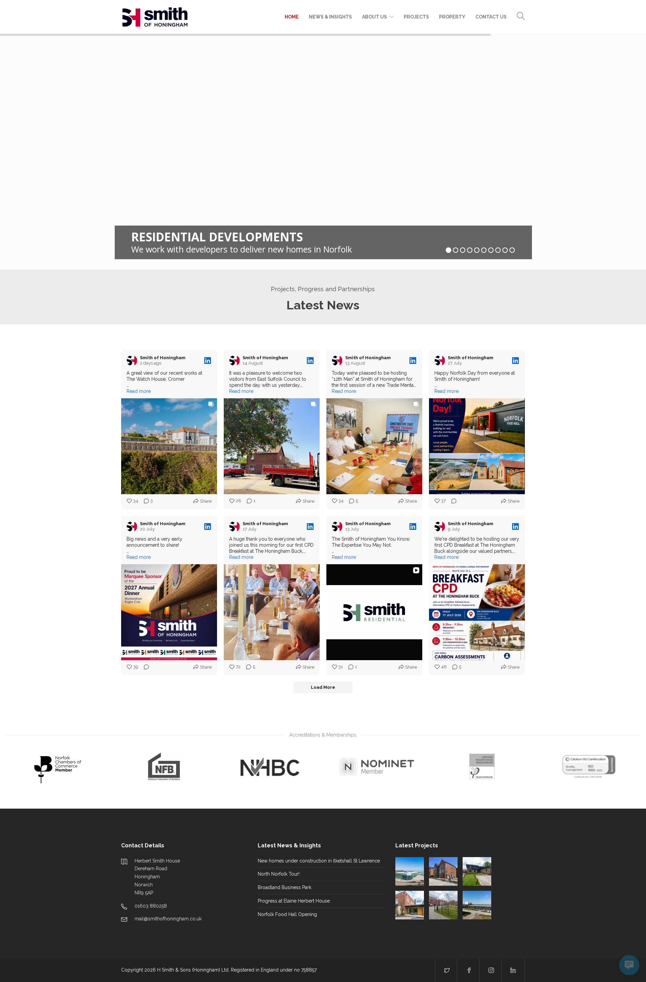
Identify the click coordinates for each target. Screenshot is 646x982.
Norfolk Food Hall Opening (287, 914)
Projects (416, 17)
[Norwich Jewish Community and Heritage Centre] (409, 905)
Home (292, 17)
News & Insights (330, 17)
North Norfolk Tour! (278, 874)
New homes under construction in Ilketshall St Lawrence (319, 861)
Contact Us (491, 17)
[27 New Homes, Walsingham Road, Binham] (443, 905)
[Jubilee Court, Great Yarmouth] (443, 871)
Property (452, 17)
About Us (374, 17)
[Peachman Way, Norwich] (409, 871)
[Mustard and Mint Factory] (477, 905)
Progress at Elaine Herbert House (294, 901)
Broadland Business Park (284, 887)
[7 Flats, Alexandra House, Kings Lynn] (477, 871)
